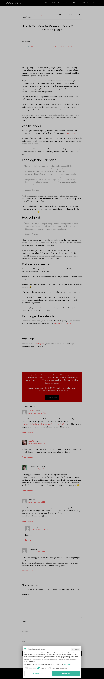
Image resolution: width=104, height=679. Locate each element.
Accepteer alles (66, 674)
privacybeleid (67, 664)
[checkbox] (30, 668)
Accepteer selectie (38, 674)
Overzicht (76, 649)
